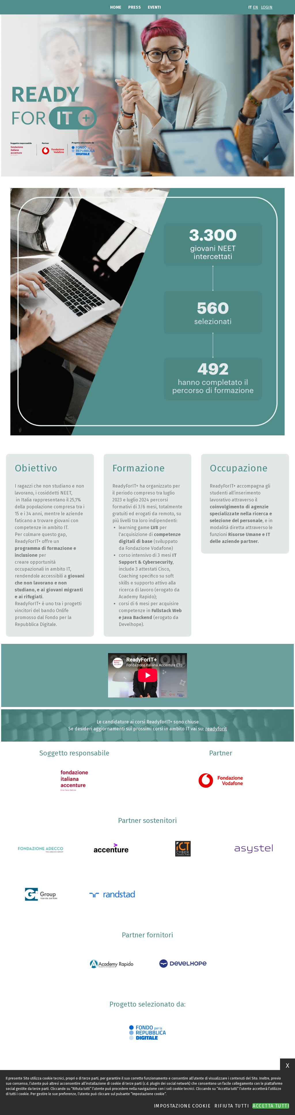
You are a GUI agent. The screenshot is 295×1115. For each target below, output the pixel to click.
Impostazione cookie (182, 1106)
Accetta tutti (271, 1106)
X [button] (287, 1065)
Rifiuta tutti (231, 1106)
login (267, 7)
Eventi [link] (154, 7)
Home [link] (115, 7)
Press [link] (134, 7)
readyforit (216, 729)
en (255, 7)
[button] (74, 780)
